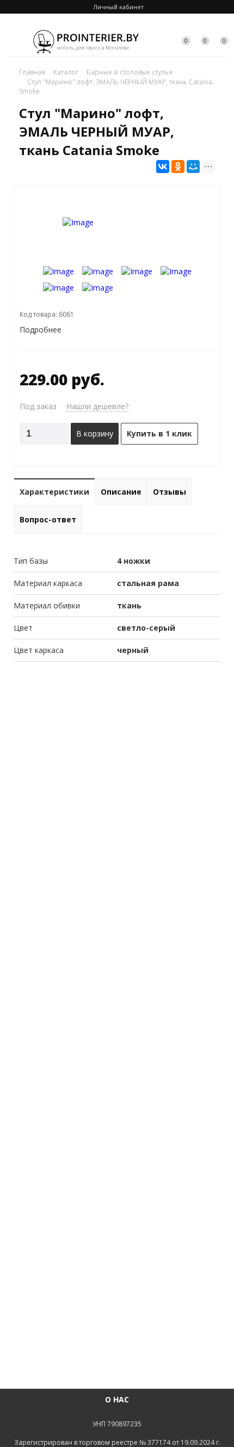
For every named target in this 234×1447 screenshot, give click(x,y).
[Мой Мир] (193, 166)
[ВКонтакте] (162, 166)
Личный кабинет (118, 7)
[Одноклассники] (177, 166)
